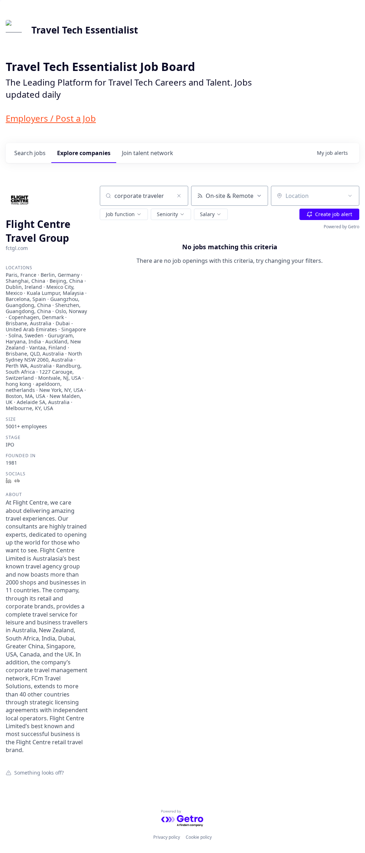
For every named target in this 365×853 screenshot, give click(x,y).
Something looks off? (39, 772)
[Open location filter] (350, 196)
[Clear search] (179, 196)
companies (83, 153)
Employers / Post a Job (51, 118)
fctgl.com (17, 248)
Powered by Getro (341, 227)
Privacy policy (166, 837)
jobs (30, 153)
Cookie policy (199, 837)
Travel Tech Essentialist (84, 30)
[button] (124, 214)
